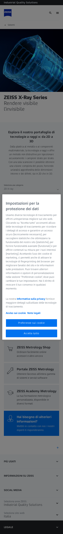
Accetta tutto (31, 333)
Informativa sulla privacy (31, 298)
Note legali (33, 313)
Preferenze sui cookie (31, 322)
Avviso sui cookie (16, 313)
